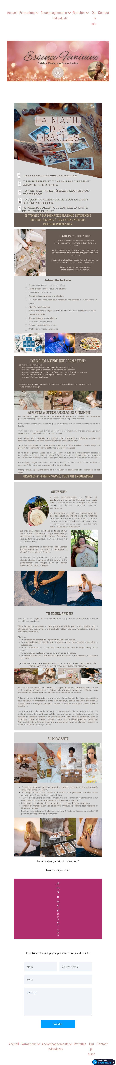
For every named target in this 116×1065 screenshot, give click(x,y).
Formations (27, 13)
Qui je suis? (91, 1049)
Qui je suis (93, 18)
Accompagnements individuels (54, 15)
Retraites (79, 13)
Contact (103, 13)
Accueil (12, 13)
